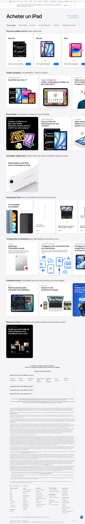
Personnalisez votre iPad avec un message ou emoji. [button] (19, 164)
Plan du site (61, 522)
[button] (71, 1)
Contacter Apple (65, 512)
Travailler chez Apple (66, 502)
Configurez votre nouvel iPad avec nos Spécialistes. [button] (55, 247)
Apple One (25, 497)
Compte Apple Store (26, 491)
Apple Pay (12, 511)
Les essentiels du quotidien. (14, 206)
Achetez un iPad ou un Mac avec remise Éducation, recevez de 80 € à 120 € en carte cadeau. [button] (19, 124)
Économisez (32, 25)
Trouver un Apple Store (73, 17)
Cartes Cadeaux (13, 506)
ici (26, 449)
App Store (25, 509)
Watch (11, 496)
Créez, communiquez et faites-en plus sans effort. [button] (55, 82)
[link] (81, 517)
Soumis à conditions (13, 413)
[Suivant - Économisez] (82, 133)
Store (11, 489)
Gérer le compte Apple (27, 489)
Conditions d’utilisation (36, 522)
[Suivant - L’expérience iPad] (82, 300)
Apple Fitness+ (25, 504)
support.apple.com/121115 (46, 473)
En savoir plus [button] (30, 6)
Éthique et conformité (66, 507)
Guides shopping (22, 25)
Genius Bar (38, 491)
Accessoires (56, 25)
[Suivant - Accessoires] (82, 216)
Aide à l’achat (38, 506)
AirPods (11, 500)
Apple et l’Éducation (52, 495)
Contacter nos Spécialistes (73, 15)
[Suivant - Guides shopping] (82, 92)
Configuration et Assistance (69, 25)
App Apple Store (39, 496)
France (73, 520)
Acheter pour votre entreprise (54, 491)
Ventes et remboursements (46, 522)
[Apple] (10, 485)
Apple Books (25, 507)
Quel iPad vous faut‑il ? (17, 80)
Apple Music (25, 501)
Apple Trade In (38, 501)
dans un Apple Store (26, 517)
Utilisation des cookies (26, 522)
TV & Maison (12, 501)
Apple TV (24, 499)
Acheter (29, 64)
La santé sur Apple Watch (53, 504)
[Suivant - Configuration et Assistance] (82, 258)
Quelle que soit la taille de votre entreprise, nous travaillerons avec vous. (19, 331)
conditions (46, 464)
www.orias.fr (20, 410)
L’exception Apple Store (44, 25)
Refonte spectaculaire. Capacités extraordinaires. (19, 289)
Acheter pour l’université (53, 497)
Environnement (65, 491)
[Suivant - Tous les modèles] (82, 50)
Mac (11, 491)
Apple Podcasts (26, 506)
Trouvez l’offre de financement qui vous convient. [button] (50, 123)
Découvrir (20, 56)
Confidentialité (64, 493)
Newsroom (64, 499)
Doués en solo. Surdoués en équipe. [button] (49, 289)
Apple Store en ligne (16, 485)
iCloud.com (25, 493)
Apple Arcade (25, 502)
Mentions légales (55, 522)
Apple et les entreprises (53, 489)
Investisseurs (64, 506)
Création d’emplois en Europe (67, 511)
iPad (11, 493)
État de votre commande (40, 504)
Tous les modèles (11, 25)
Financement (38, 502)
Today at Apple (38, 493)
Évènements (64, 509)
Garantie (63, 504)
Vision (11, 498)
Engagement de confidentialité (15, 522)
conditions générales (25, 452)
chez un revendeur (35, 517)
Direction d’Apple (65, 501)
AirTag (11, 503)
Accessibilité (64, 489)
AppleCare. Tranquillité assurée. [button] (16, 247)
